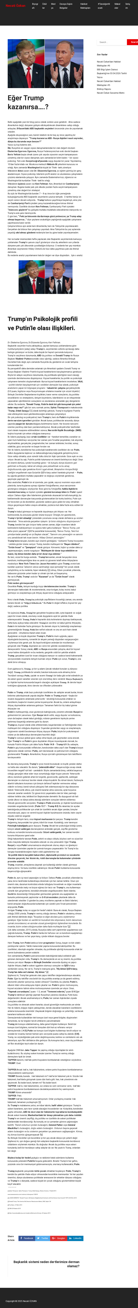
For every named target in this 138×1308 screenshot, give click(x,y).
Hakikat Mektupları (85, 6)
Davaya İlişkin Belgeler (66, 6)
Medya (53, 6)
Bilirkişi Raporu (104, 89)
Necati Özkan (15, 5)
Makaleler (117, 6)
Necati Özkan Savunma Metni (110, 93)
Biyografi (35, 6)
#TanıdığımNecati (104, 6)
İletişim (127, 6)
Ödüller (44, 6)
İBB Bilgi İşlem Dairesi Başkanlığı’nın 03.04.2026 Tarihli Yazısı (112, 73)
